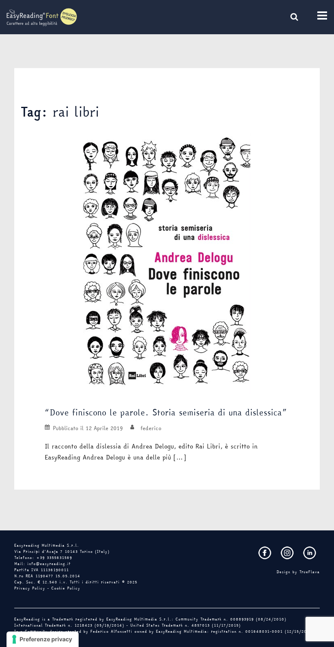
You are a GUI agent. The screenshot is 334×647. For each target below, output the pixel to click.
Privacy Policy (29, 588)
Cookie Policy (65, 588)
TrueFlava (309, 572)
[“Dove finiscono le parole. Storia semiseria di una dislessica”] (167, 262)
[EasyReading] (41, 16)
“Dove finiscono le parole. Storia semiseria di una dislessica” (166, 412)
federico (151, 428)
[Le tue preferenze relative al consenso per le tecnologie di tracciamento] (43, 639)
